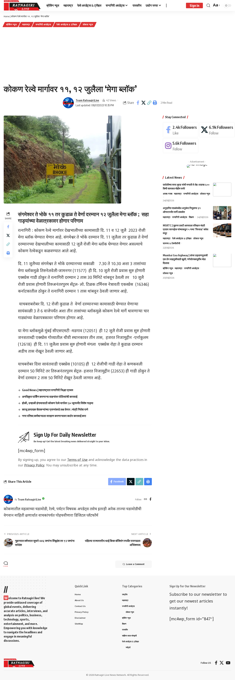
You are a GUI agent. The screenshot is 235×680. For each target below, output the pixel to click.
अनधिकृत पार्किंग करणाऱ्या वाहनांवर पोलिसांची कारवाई (49, 396)
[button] (149, 103)
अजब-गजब (167, 193)
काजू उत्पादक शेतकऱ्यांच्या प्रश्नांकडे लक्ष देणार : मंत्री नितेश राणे (55, 409)
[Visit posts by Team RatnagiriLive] (68, 102)
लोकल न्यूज (88, 24)
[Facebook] (150, 499)
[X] (217, 129)
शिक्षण (191, 217)
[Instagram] (180, 145)
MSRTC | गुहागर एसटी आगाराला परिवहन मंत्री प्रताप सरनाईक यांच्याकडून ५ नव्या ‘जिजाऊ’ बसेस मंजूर (185, 229)
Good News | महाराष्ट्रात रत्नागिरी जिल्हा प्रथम (47, 390)
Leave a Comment (135, 564)
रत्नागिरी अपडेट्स (43, 24)
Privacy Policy (34, 465)
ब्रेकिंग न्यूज (11, 24)
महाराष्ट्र (26, 24)
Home (6, 16)
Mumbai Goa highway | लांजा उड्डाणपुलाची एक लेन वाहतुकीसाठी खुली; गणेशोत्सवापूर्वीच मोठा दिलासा (185, 259)
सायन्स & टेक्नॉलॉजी (171, 243)
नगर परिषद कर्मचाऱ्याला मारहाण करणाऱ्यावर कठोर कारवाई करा (54, 416)
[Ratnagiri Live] (22, 5)
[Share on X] (143, 103)
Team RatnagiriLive (87, 100)
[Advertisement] (117, 55)
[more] (166, 5)
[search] (208, 5)
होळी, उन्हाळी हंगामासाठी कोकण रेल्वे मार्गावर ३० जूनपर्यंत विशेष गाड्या (57, 403)
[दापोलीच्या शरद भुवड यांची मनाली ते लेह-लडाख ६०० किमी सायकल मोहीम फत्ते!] (222, 189)
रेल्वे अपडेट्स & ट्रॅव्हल (67, 24)
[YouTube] (228, 662)
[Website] (145, 499)
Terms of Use (77, 460)
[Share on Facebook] (137, 103)
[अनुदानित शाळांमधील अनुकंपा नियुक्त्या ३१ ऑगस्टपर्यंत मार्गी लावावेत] (222, 213)
